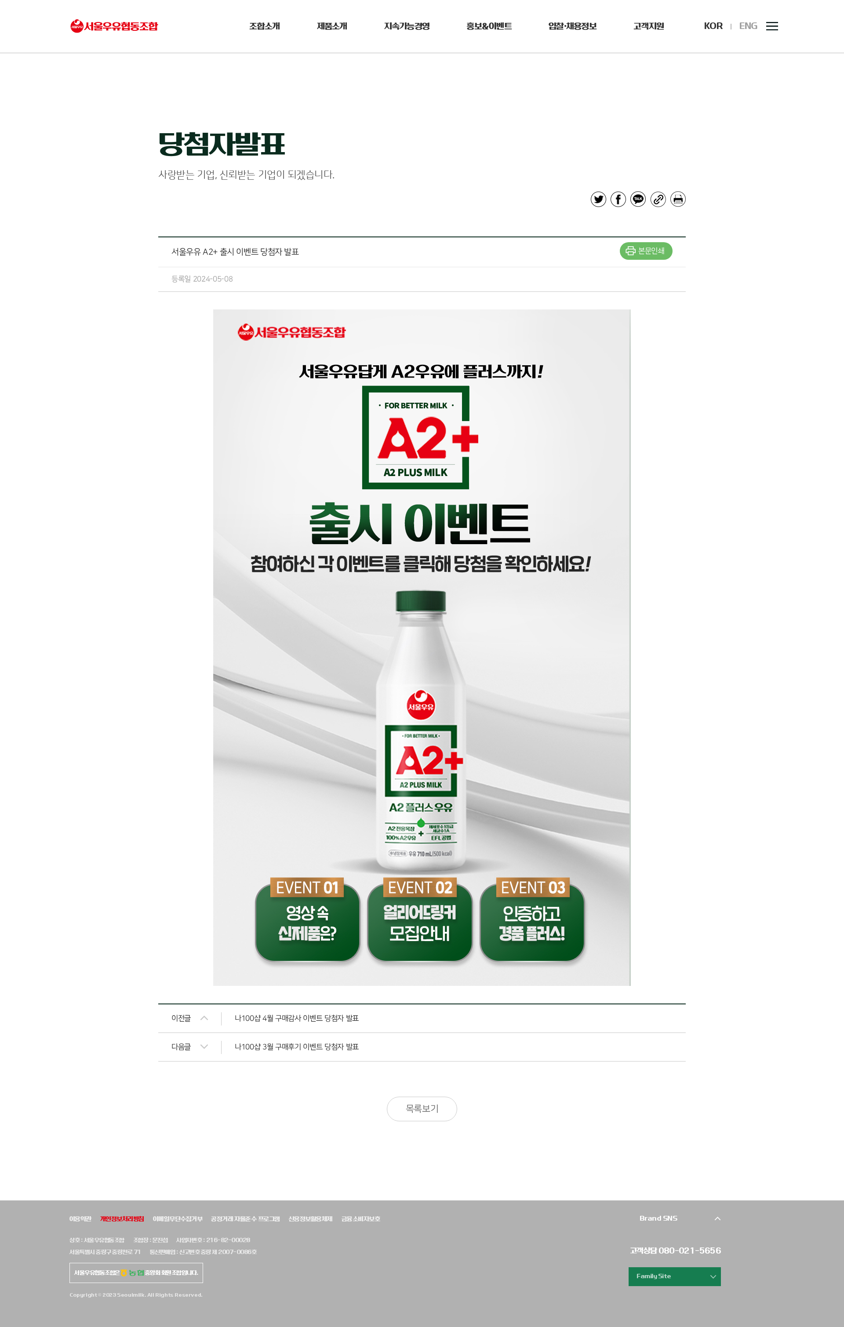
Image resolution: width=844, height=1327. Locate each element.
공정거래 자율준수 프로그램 (245, 1219)
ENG (748, 26)
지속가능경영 (407, 26)
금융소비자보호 (361, 1219)
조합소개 (264, 26)
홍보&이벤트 (489, 26)
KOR (713, 26)
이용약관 (80, 1219)
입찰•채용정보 (573, 26)
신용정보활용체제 (311, 1219)
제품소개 (332, 26)
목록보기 (422, 1109)
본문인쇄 (651, 251)
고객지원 (648, 26)
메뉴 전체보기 (772, 26)
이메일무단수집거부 (177, 1219)
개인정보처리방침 (122, 1219)
